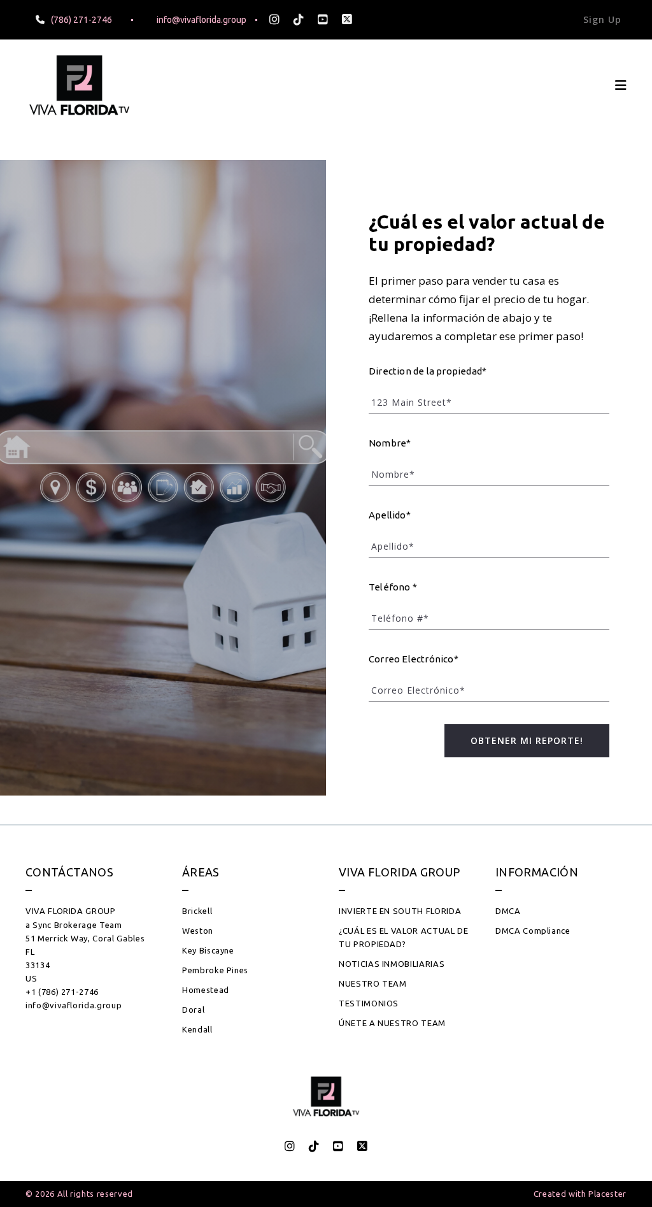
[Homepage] (79, 85)
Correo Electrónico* (413, 658)
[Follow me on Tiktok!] (298, 19)
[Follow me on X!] (347, 19)
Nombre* (390, 443)
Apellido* (390, 515)
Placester (607, 1193)
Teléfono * (393, 587)
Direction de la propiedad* (427, 371)
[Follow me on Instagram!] (274, 19)
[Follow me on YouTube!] (323, 19)
